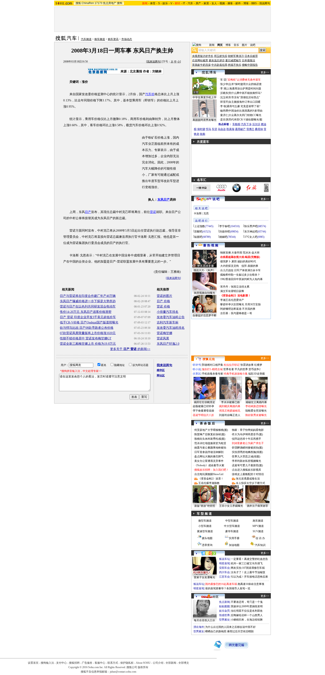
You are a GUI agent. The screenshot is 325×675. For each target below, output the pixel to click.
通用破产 (240, 129)
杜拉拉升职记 (232, 364)
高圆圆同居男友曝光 (204, 120)
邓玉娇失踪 (220, 56)
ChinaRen (88, 3)
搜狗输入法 (47, 662)
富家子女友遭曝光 (204, 577)
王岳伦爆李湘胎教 (209, 483)
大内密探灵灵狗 (229, 265)
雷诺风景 (163, 338)
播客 (230, 3)
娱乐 (165, 3)
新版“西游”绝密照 (204, 505)
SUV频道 (258, 531)
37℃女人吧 (250, 236)
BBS (254, 3)
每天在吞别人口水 (204, 620)
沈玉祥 (224, 97)
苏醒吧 (198, 231)
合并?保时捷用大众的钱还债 (245, 84)
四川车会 (224, 572)
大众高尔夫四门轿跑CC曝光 (245, 115)
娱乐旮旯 (224, 610)
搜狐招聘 (74, 662)
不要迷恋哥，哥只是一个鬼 (247, 601)
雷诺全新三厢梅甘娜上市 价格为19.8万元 (88, 343)
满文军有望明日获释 (232, 291)
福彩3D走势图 (256, 373)
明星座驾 (224, 563)
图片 (244, 44)
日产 (88, 212)
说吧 (252, 44)
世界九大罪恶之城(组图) (246, 456)
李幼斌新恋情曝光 (256, 406)
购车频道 (99, 39)
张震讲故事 (247, 364)
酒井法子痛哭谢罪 (257, 505)
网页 (220, 44)
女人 (214, 3)
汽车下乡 (246, 124)
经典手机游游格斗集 (236, 373)
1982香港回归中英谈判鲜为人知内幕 (241, 279)
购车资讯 (113, 39)
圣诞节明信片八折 (203, 415)
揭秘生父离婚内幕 (256, 402)
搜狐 (78, 3)
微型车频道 (205, 520)
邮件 (238, 3)
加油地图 (234, 545)
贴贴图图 (224, 606)
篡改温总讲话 (217, 60)
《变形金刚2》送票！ (211, 478)
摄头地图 (207, 538)
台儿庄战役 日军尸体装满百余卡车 (240, 270)
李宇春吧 (224, 226)
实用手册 (234, 538)
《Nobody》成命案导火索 (209, 465)
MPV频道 (258, 526)
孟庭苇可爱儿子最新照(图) (247, 465)
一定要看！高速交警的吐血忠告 (249, 559)
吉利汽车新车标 (167, 322)
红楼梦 (258, 364)
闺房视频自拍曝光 (204, 292)
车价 (151, 94)
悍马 (208, 129)
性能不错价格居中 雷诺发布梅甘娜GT (85, 338)
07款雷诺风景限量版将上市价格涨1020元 (88, 333)
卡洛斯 (198, 213)
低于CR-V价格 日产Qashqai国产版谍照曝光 (89, 322)
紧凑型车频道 (205, 531)
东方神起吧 (251, 231)
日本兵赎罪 (251, 56)
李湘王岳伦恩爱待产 (232, 300)
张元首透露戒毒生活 (248, 478)
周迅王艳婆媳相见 (229, 410)
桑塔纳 (259, 129)
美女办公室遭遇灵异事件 (209, 460)
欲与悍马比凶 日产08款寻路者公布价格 (86, 327)
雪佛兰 (250, 129)
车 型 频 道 (204, 513)
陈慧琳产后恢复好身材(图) (209, 434)
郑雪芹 (224, 101)
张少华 (224, 84)
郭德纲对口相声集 (212, 364)
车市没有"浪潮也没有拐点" (244, 97)
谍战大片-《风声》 (204, 270)
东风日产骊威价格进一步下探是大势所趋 (88, 301)
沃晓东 (224, 93)
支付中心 (61, 662)
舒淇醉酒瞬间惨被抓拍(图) (247, 447)
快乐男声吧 (251, 226)
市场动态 (126, 39)
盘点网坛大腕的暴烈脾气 (209, 456)
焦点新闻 (224, 601)
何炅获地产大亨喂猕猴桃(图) (211, 429)
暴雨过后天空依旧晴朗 (240, 631)
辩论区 (161, 375)
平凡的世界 (241, 369)
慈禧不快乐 (234, 64)
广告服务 (87, 662)
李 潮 (223, 88)
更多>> (265, 72)
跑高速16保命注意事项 (251, 584)
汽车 (190, 3)
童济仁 (224, 115)
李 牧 (223, 106)
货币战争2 (254, 369)
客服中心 (100, 662)
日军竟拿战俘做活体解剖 (209, 452)
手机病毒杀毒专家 (212, 373)
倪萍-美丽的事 (249, 265)
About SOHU (143, 662)
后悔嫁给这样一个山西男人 (247, 615)
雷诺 (153, 212)
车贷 (214, 129)
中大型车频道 (232, 526)
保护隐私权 (127, 662)
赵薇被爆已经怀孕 (203, 406)
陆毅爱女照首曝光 (256, 410)
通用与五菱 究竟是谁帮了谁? (243, 106)
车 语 (223, 79)
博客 (246, 3)
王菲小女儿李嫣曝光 (231, 505)
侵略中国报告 (250, 64)
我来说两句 (153, 61)
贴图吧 (198, 236)
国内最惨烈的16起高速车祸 (221, 584)
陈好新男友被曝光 (256, 415)
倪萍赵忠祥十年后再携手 (246, 438)
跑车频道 (258, 520)
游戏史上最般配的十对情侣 (248, 474)
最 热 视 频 (210, 245)
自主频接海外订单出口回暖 (244, 101)
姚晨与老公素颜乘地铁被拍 (210, 447)
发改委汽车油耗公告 (171, 317)
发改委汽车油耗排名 (171, 327)
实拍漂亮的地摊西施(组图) (247, 452)
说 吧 (216, 199)
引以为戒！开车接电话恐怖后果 (249, 576)
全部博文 (183, 662)
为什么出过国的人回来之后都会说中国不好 (230, 627)
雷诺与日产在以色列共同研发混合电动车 (88, 306)
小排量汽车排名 (167, 311)
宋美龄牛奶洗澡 (201, 64)
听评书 (197, 364)
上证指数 (199, 226)
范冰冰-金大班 (251, 252)
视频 (222, 3)
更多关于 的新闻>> (130, 349)
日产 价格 (163, 301)
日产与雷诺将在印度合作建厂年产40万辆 (88, 296)
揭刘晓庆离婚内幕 (229, 406)
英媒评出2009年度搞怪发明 (247, 606)
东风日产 (163, 199)
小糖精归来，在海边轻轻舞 (247, 619)
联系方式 (112, 662)
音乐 (236, 44)
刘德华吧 (224, 231)
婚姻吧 (223, 236)
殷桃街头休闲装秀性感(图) (209, 438)
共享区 (197, 373)
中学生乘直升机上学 (204, 97)
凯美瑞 (230, 129)
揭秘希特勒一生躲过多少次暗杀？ (240, 274)
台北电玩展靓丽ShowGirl (208, 474)
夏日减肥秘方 (233, 60)
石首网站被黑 (200, 60)
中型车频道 (232, 520)
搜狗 (119, 3)
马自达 (222, 129)
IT (184, 3)
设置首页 (33, 662)
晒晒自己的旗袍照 (215, 631)
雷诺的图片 (164, 296)
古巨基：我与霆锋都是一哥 (236, 313)
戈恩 (206, 213)
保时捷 (201, 129)
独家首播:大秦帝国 (231, 252)
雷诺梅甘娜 (164, 333)
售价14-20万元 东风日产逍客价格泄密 (85, 311)
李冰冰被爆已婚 (230, 402)
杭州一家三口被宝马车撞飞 (247, 563)
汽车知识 (260, 545)
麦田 (234, 261)
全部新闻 (171, 662)
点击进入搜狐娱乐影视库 (246, 469)
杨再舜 (224, 110)
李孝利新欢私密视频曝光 (246, 460)
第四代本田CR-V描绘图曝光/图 (244, 119)
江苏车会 (224, 576)
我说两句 (264, 3)
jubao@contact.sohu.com (123, 671)
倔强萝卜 (225, 261)
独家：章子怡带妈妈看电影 (248, 429)
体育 (152, 3)
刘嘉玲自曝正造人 (229, 415)
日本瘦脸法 (248, 60)
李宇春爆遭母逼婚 (203, 410)
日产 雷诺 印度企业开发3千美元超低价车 (88, 317)
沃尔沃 (256, 124)
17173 (98, 3)
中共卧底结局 (219, 64)
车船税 (236, 124)
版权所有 (143, 667)
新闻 (211, 44)
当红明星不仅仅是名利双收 (247, 610)
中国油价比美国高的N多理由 (245, 110)
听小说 (197, 369)
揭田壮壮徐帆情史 (204, 402)
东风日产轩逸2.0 (168, 343)
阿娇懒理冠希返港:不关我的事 (237, 308)
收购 (202, 133)
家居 (206, 3)
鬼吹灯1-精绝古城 (212, 369)
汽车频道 (86, 39)
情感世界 (224, 615)
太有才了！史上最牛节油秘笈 (248, 572)
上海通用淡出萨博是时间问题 (244, 88)
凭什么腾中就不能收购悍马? (245, 93)
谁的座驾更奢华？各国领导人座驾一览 (227, 588)
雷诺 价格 (163, 306)
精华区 (161, 370)
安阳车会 (224, 567)
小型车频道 (205, 526)
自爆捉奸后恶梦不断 (204, 315)
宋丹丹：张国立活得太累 (234, 286)
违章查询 (207, 545)
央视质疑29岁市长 (202, 56)
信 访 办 (260, 538)
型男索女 (224, 619)
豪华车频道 (232, 531)
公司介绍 (158, 662)
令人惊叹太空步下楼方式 (250, 483)
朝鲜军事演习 (236, 56)
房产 (198, 3)
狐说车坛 (224, 559)
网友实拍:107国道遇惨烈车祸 (248, 567)
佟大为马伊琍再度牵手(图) (247, 434)
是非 (223, 119)
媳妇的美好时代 (246, 261)
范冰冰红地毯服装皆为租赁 (210, 443)
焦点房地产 (109, 3)
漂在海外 (198, 627)
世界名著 (228, 369)
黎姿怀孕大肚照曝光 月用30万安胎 (240, 304)
